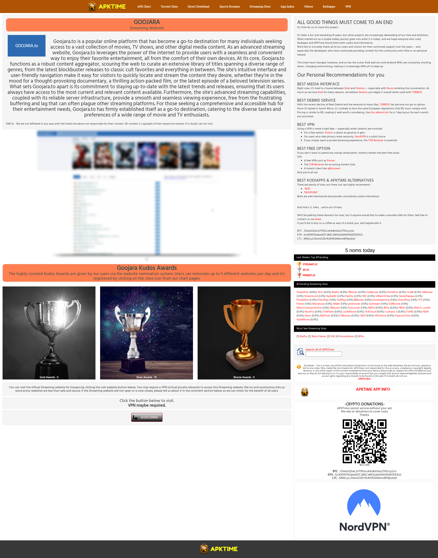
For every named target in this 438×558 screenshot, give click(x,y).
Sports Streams (230, 6)
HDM (425, 312)
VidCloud (370, 312)
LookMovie (349, 312)
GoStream (374, 304)
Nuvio (390, 88)
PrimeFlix (392, 292)
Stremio (360, 88)
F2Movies (345, 316)
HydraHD (331, 296)
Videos (308, 6)
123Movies (394, 304)
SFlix (320, 292)
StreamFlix (303, 292)
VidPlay (341, 300)
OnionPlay (403, 300)
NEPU (371, 308)
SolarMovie (303, 319)
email (318, 219)
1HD (364, 296)
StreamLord (311, 296)
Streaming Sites (260, 6)
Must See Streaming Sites (311, 328)
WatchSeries (319, 336)
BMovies (358, 300)
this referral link (379, 112)
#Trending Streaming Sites (312, 284)
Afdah (336, 304)
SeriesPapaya (406, 296)
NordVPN (360, 136)
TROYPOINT (311, 192)
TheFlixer (328, 312)
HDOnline (380, 316)
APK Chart (144, 6)
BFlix (386, 308)
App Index (287, 6)
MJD (307, 189)
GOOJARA (149, 417)
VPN (348, 6)
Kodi (347, 88)
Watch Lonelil (421, 308)
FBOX (401, 308)
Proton (329, 133)
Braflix (335, 292)
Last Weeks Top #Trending (312, 257)
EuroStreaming (381, 300)
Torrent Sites (169, 6)
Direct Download (198, 6)
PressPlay (323, 300)
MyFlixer (325, 316)
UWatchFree (382, 296)
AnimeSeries (347, 336)
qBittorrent (333, 168)
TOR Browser (375, 140)
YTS (419, 300)
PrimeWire (303, 300)
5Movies (334, 308)
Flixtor (300, 304)
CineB (409, 292)
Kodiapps (329, 6)
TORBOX (417, 92)
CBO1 (362, 316)
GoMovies (372, 292)
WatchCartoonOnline (309, 308)
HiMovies (427, 292)
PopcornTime (402, 316)
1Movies (352, 292)
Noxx (308, 316)
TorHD (409, 312)
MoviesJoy (318, 304)
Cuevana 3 (390, 312)
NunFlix (309, 312)
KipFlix (349, 296)
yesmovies (353, 304)
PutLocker (353, 308)
